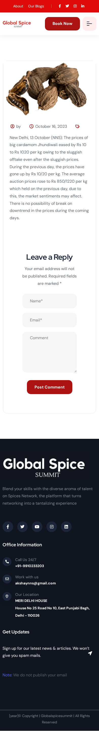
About (18, 6)
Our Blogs (36, 6)
